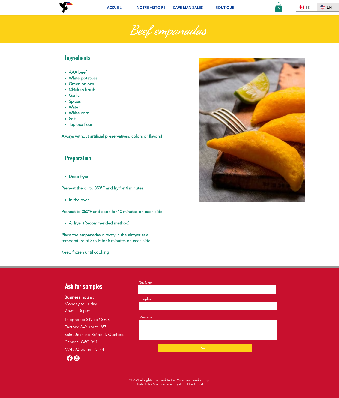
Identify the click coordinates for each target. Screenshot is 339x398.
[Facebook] (70, 358)
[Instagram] (77, 358)
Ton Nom (145, 282)
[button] (278, 7)
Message (145, 317)
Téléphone (147, 298)
